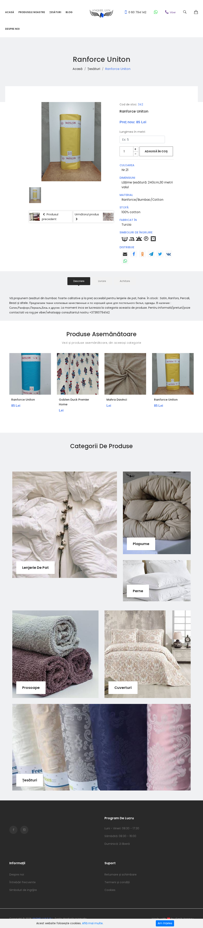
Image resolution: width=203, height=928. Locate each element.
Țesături (55, 12)
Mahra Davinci (116, 400)
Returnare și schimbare (120, 874)
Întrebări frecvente (22, 882)
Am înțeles (165, 923)
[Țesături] (101, 747)
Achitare (125, 281)
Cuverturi (123, 687)
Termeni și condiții (117, 882)
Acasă (9, 12)
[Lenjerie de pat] (64, 524)
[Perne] (157, 580)
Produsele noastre (31, 12)
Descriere (78, 281)
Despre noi (12, 29)
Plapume (141, 543)
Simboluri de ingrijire (23, 890)
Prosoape (31, 687)
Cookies (109, 890)
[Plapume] (157, 513)
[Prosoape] (55, 654)
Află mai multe (92, 923)
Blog (69, 12)
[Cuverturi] (147, 654)
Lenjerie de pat (35, 567)
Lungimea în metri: (133, 132)
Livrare (102, 281)
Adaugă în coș (156, 151)
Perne (138, 590)
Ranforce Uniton (117, 69)
